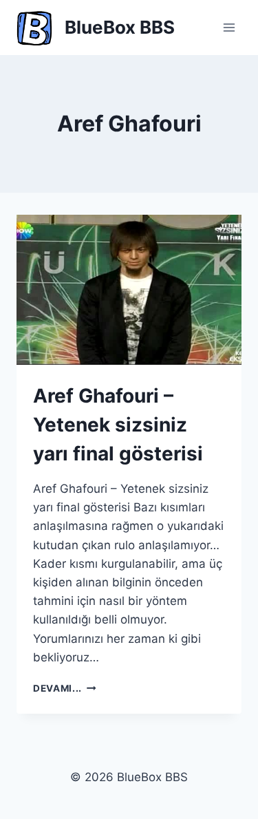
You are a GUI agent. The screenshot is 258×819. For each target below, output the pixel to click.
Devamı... (64, 688)
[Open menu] (228, 27)
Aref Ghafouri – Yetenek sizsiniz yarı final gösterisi (118, 424)
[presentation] (129, 290)
